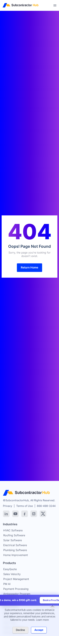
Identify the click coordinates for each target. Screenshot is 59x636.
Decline (20, 630)
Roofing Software (14, 535)
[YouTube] (15, 513)
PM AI (6, 584)
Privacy (7, 506)
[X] (43, 513)
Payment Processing (16, 588)
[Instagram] (33, 513)
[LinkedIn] (6, 513)
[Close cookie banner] (52, 605)
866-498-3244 (46, 506)
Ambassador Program (16, 593)
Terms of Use (24, 506)
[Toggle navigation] (55, 5)
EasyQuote (10, 569)
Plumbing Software (15, 550)
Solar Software (12, 540)
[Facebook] (24, 513)
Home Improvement (15, 555)
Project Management (16, 579)
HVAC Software (13, 530)
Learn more (42, 620)
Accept (38, 630)
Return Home (29, 267)
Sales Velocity (12, 574)
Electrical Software (15, 545)
